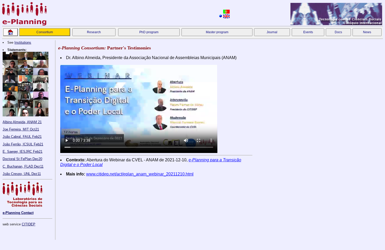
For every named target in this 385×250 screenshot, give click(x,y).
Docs (338, 32)
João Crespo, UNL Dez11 (22, 174)
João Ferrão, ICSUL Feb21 (23, 144)
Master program (217, 32)
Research (94, 32)
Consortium (44, 32)
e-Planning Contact (18, 213)
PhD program (148, 32)
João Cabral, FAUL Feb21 (22, 137)
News (367, 32)
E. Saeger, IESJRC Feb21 (22, 152)
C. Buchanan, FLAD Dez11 (23, 166)
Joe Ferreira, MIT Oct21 (21, 129)
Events (308, 32)
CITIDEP (28, 224)
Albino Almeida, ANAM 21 (22, 122)
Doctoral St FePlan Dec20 (22, 159)
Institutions (22, 42)
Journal (272, 32)
